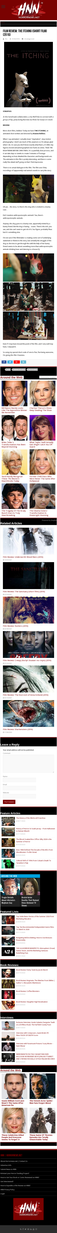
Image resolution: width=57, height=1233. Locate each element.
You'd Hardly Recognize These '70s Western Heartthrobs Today (12, 478)
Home (2, 22)
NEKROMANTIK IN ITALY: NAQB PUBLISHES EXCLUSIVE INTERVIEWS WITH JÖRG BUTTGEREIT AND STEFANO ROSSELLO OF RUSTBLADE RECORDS (35, 1056)
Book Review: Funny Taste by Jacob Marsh (32, 970)
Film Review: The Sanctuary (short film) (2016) (24, 591)
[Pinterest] (28, 1229)
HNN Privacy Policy (7, 1190)
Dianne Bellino (19, 370)
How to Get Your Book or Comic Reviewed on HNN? (20, 1177)
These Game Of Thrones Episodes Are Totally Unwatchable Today (41, 1137)
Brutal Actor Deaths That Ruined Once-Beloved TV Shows (30, 901)
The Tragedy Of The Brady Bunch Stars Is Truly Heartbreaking (14, 513)
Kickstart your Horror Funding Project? (15, 1173)
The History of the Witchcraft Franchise (30, 818)
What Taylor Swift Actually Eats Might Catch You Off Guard (41, 444)
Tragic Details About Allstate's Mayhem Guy (8, 900)
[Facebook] (23, 1229)
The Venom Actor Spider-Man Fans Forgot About (41, 1102)
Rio (6, 39)
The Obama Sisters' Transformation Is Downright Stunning (39, 513)
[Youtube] (33, 1229)
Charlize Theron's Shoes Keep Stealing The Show (41, 409)
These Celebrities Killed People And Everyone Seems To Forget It (13, 1137)
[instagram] (36, 1229)
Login (3, 1194)
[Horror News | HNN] (28, 10)
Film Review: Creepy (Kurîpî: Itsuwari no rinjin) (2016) (27, 660)
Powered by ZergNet (49, 520)
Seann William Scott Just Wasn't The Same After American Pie (13, 1103)
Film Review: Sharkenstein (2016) (18, 729)
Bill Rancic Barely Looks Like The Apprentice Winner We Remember (14, 410)
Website (6, 793)
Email (5, 785)
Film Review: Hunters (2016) (15, 626)
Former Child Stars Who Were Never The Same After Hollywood (42, 478)
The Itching (32, 370)
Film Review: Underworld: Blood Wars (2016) (23, 557)
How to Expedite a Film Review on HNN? (15, 1186)
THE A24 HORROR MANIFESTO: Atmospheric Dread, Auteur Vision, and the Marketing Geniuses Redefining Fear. (35, 950)
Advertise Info (6, 1165)
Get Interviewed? (7, 1181)
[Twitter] (25, 1229)
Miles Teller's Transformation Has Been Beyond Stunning (13, 444)
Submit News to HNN (8, 1169)
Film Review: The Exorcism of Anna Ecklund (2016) (25, 695)
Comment (6, 753)
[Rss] (21, 1229)
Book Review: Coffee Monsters (28, 991)
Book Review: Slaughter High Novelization (32, 1002)
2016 (8, 370)
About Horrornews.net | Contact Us (14, 1161)
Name (5, 776)
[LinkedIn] (31, 1229)
